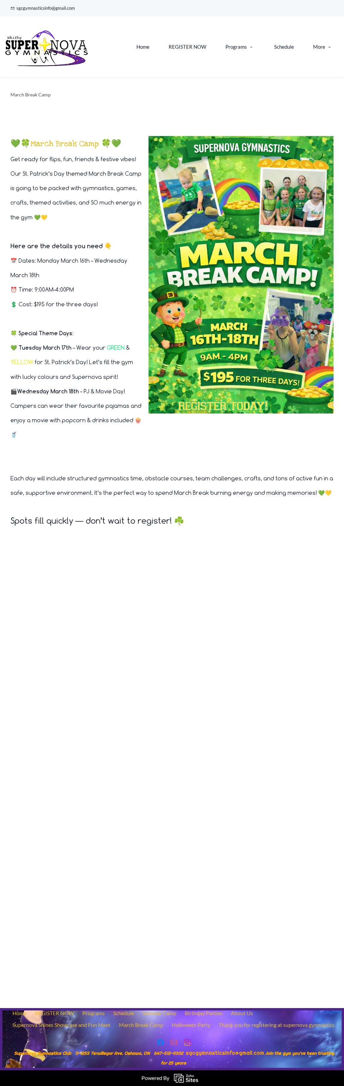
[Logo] (46, 46)
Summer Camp (159, 1013)
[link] (241, 140)
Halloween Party (191, 1025)
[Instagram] (187, 1042)
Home (19, 1013)
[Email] (174, 1042)
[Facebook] (161, 1042)
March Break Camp (141, 1025)
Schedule (123, 1013)
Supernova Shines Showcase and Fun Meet (61, 1025)
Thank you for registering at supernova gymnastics (277, 1025)
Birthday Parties (203, 1013)
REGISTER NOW (54, 1013)
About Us (242, 1013)
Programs (93, 1013)
